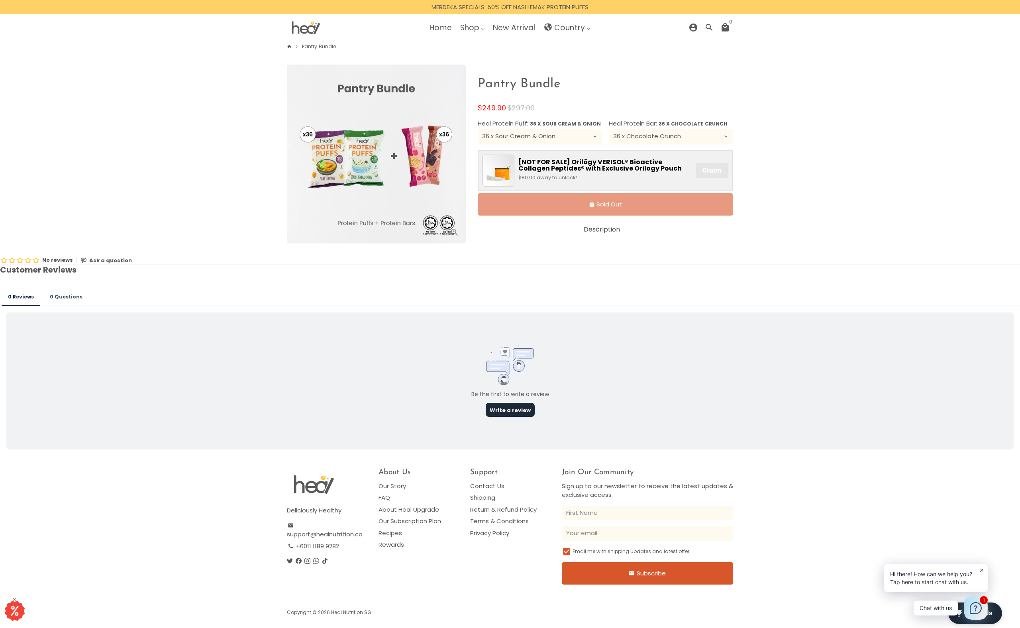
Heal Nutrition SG (351, 612)
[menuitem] (441, 27)
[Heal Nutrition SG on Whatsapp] (316, 561)
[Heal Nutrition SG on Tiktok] (325, 561)
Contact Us (487, 486)
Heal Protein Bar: (668, 123)
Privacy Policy (489, 533)
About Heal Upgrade (409, 509)
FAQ (384, 497)
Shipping (482, 497)
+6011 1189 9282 (313, 546)
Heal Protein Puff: (539, 123)
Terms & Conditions (499, 521)
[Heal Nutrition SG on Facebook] (299, 561)
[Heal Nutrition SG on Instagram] (307, 561)
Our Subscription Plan (410, 521)
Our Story (392, 486)
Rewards (391, 544)
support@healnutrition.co (325, 530)
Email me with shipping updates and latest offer (631, 551)
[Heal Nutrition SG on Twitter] (290, 561)
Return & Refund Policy (503, 509)
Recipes (390, 533)
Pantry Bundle (319, 46)
